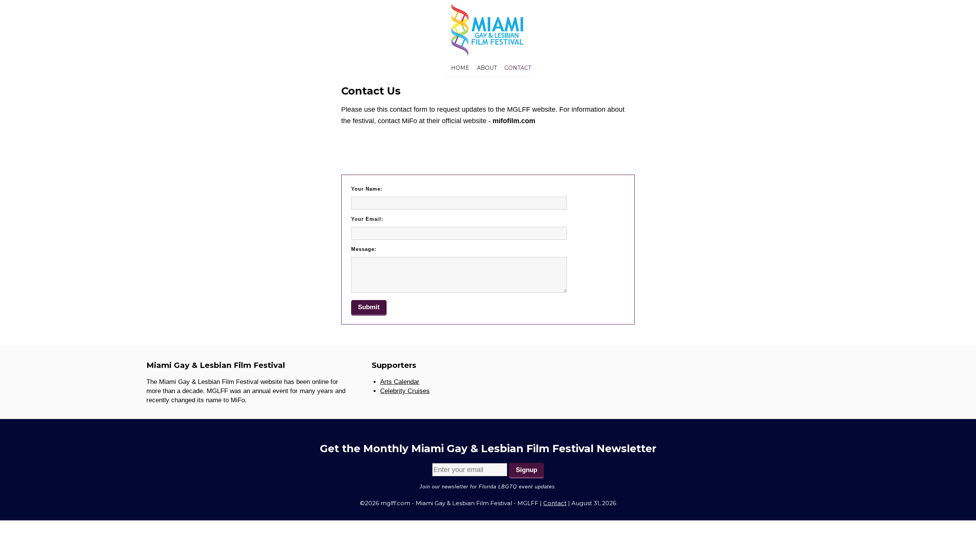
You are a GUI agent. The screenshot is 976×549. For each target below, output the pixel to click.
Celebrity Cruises (405, 391)
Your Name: (366, 189)
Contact (517, 67)
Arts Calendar (399, 381)
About (487, 67)
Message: (363, 249)
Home (460, 67)
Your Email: (367, 219)
